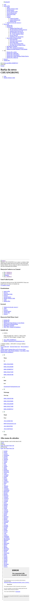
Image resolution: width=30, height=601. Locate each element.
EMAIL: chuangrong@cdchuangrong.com (14, 341)
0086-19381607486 (8, 374)
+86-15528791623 (8, 428)
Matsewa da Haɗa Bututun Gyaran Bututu (17, 49)
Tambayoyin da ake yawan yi (14, 22)
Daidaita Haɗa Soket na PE (16, 31)
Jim (5, 445)
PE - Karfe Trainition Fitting (17, 34)
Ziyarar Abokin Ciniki (12, 11)
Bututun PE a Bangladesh (13, 54)
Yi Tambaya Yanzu (5, 285)
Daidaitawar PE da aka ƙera (16, 36)
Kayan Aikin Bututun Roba (16, 43)
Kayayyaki (6, 24)
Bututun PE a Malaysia (12, 57)
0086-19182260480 (8, 366)
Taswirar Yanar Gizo (15, 346)
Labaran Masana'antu (15, 20)
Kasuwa (6, 59)
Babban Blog (7, 301)
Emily (2, 445)
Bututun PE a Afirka (12, 52)
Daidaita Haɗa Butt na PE (16, 28)
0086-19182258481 (8, 364)
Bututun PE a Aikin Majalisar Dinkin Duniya (18, 56)
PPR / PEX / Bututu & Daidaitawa (15, 47)
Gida (5, 4)
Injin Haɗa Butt (13, 39)
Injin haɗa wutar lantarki (16, 41)
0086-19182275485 (8, 372)
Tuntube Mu (7, 60)
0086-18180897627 (11, 63)
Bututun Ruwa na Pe (14, 349)
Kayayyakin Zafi (5, 346)
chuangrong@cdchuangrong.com (12, 386)
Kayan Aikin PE (14, 35)
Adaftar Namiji (4, 349)
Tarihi (8, 7)
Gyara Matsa (22, 350)
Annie (7, 445)
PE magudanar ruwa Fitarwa (17, 32)
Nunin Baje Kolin (11, 14)
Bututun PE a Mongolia (12, 53)
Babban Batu (13, 21)
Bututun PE (9, 25)
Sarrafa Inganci (10, 10)
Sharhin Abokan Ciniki (12, 8)
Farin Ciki (11, 445)
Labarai (8, 17)
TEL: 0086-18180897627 (10, 339)
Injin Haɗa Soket (14, 42)
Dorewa (9, 15)
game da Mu (7, 6)
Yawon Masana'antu (12, 13)
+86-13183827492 (8, 421)
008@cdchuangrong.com (10, 423)
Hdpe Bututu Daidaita (13, 350)
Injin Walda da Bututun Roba (14, 38)
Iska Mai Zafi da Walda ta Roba (17, 45)
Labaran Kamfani (14, 18)
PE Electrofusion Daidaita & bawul (18, 29)
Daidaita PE (10, 27)
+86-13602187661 (8, 426)
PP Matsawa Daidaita (12, 46)
